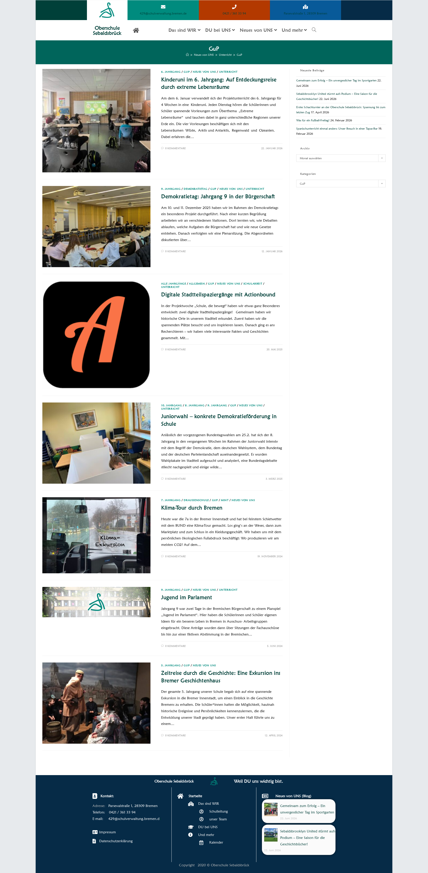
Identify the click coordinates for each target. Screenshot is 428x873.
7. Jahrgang (171, 500)
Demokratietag (195, 188)
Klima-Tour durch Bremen (191, 507)
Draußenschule (196, 500)
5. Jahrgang (171, 665)
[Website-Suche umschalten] (314, 30)
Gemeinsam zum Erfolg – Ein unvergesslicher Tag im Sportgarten (336, 80)
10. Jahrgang (171, 405)
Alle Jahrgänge (173, 283)
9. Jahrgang (171, 188)
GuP (239, 54)
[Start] (187, 54)
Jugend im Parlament (186, 597)
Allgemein (197, 283)
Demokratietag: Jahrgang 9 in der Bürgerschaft (218, 196)
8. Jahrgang (195, 405)
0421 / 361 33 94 (234, 13)
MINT (224, 500)
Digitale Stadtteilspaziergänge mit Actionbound (218, 294)
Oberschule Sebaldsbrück (107, 30)
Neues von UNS (204, 71)
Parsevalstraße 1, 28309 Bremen (305, 13)
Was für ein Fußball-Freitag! (312, 120)
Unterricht (228, 71)
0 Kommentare (175, 148)
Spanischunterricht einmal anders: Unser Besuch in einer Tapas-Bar (337, 128)
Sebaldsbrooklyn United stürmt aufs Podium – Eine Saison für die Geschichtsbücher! (307, 837)
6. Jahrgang (171, 71)
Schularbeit (252, 283)
